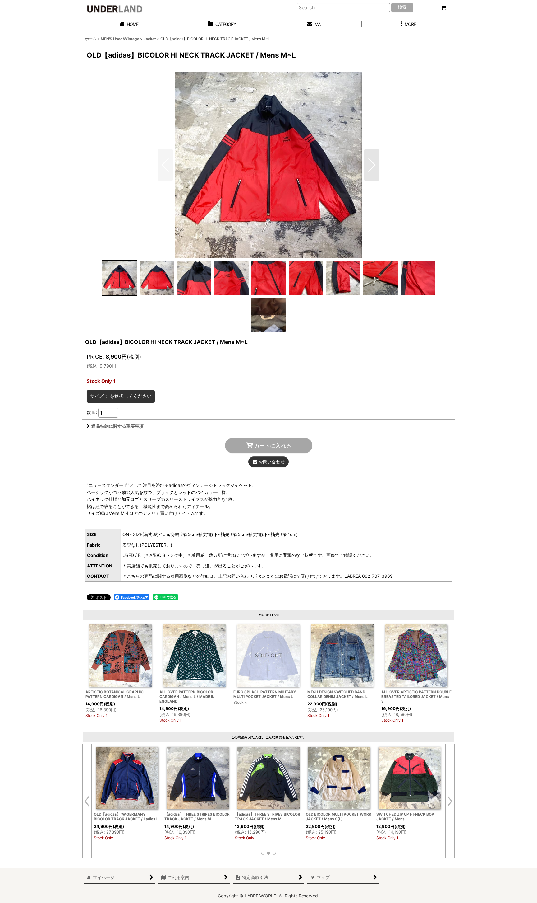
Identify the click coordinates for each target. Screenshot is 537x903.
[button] (408, 24)
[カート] (443, 7)
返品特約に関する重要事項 (117, 426)
